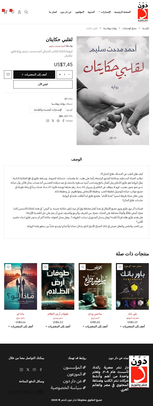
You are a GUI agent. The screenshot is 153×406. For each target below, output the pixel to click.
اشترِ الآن (43, 84)
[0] (6, 12)
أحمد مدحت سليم (57, 46)
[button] (132, 326)
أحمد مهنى (95, 318)
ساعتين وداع (95, 314)
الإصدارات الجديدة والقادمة (48, 110)
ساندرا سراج (21, 318)
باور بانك (132, 314)
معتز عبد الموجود (132, 318)
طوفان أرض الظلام (58, 314)
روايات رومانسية (110, 28)
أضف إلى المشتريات (36, 74)
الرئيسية (145, 28)
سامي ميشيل (58, 318)
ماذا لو (20, 314)
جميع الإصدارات (129, 28)
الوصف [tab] (76, 159)
